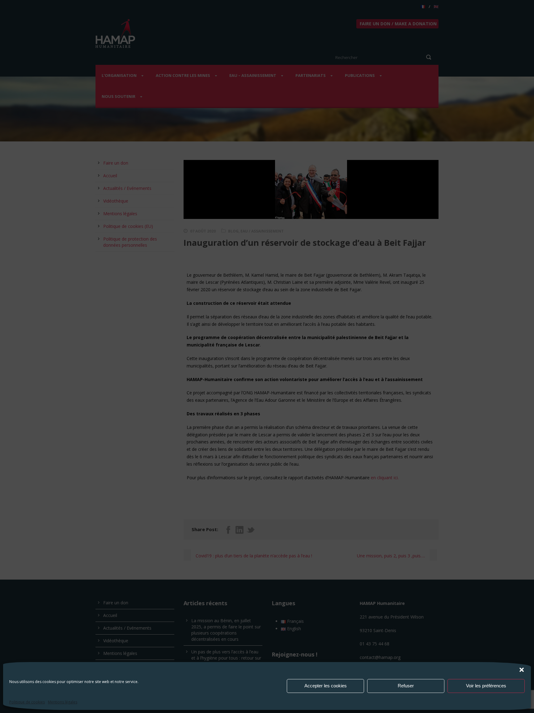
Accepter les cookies (325, 685)
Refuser (406, 685)
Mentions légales (62, 702)
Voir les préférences (486, 685)
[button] (522, 670)
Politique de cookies (27, 702)
